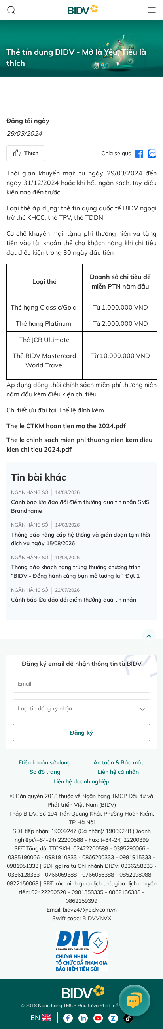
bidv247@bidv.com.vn (90, 909)
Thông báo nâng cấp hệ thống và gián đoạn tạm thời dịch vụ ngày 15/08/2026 (80, 539)
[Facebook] (68, 1017)
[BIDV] (81, 992)
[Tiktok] (128, 1017)
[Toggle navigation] (152, 10)
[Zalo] (113, 1017)
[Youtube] (98, 1017)
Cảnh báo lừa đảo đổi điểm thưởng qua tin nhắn (73, 599)
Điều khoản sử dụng (45, 762)
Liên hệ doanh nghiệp (81, 781)
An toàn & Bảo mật (118, 762)
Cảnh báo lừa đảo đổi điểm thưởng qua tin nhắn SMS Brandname (80, 506)
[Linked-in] (83, 1017)
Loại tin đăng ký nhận (45, 708)
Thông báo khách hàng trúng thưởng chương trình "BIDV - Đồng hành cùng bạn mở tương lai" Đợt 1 (75, 571)
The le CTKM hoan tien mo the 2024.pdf (66, 426)
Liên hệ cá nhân (118, 771)
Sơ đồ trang (45, 771)
